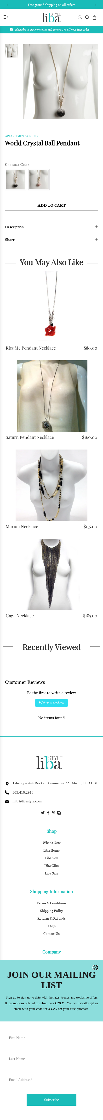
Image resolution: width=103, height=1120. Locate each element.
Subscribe (51, 1100)
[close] (95, 967)
